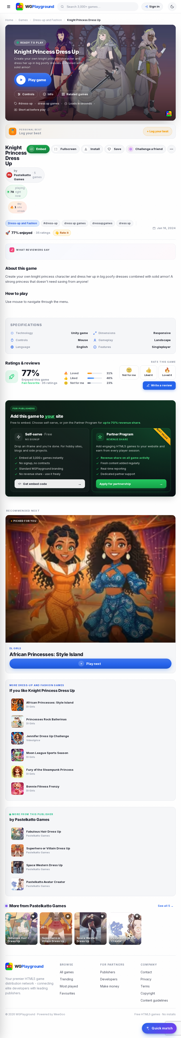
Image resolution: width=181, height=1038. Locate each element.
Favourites (67, 993)
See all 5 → (165, 905)
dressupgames (102, 223)
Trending (66, 979)
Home (9, 20)
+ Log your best (157, 131)
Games (23, 20)
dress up (125, 223)
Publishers (107, 972)
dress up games (75, 223)
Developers (108, 979)
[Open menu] (8, 6)
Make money (109, 986)
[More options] (171, 149)
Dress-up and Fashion (47, 20)
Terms (145, 986)
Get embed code (52, 484)
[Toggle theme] (172, 6)
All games (67, 972)
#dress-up (50, 223)
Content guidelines (154, 1000)
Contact (146, 972)
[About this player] (169, 114)
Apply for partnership (131, 484)
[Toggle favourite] (33, 916)
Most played (69, 986)
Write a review (161, 385)
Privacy (146, 979)
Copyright (148, 993)
